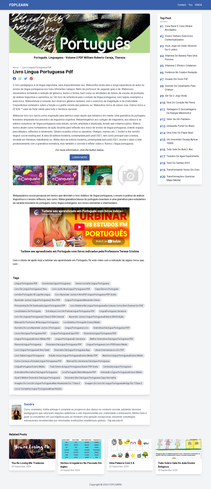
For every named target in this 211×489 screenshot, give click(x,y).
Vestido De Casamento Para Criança (180, 87)
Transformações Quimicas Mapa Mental (181, 178)
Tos (190, 4)
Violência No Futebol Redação (181, 72)
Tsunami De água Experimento (183, 156)
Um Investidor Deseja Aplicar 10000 (182, 141)
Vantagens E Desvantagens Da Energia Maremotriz (181, 111)
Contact (182, 4)
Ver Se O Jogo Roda (176, 95)
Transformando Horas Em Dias (183, 169)
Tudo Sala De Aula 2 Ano (180, 149)
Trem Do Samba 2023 (178, 162)
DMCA (198, 4)
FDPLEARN (18, 5)
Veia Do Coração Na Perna (181, 102)
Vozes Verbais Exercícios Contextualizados (179, 38)
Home (16, 67)
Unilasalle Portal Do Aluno (180, 125)
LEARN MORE (79, 157)
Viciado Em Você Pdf (176, 79)
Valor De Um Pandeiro (178, 119)
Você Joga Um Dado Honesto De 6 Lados (181, 47)
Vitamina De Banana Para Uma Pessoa (181, 57)
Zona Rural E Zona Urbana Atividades (178, 28)
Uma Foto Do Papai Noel (180, 132)
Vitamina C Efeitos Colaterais (180, 65)
